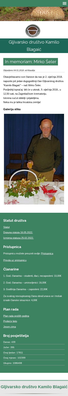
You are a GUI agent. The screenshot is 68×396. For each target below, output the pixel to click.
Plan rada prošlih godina (16, 315)
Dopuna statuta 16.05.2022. (18, 232)
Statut (6, 227)
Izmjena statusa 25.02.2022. (18, 237)
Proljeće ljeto (10, 321)
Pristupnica (47, 253)
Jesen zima (9, 326)
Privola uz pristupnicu (14, 260)
